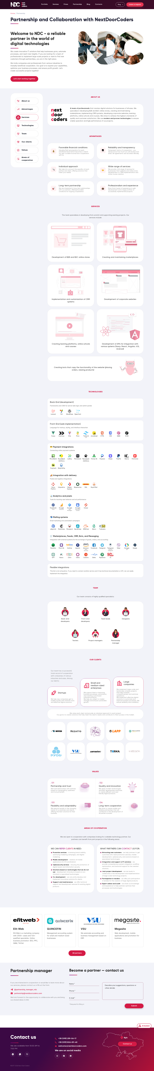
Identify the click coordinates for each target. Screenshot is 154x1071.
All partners (77, 953)
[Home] (19, 4)
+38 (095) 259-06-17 (67, 1038)
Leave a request (135, 4)
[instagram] (57, 1056)
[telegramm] (12, 1054)
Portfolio (44, 4)
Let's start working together (24, 79)
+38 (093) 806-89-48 (67, 1042)
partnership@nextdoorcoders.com (28, 993)
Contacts (98, 4)
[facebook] (64, 1056)
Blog (88, 4)
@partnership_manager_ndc (25, 989)
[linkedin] (70, 1056)
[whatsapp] (20, 1054)
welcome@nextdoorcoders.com (72, 1046)
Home (12, 13)
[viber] (27, 1054)
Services (56, 4)
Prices (66, 4)
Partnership (77, 4)
